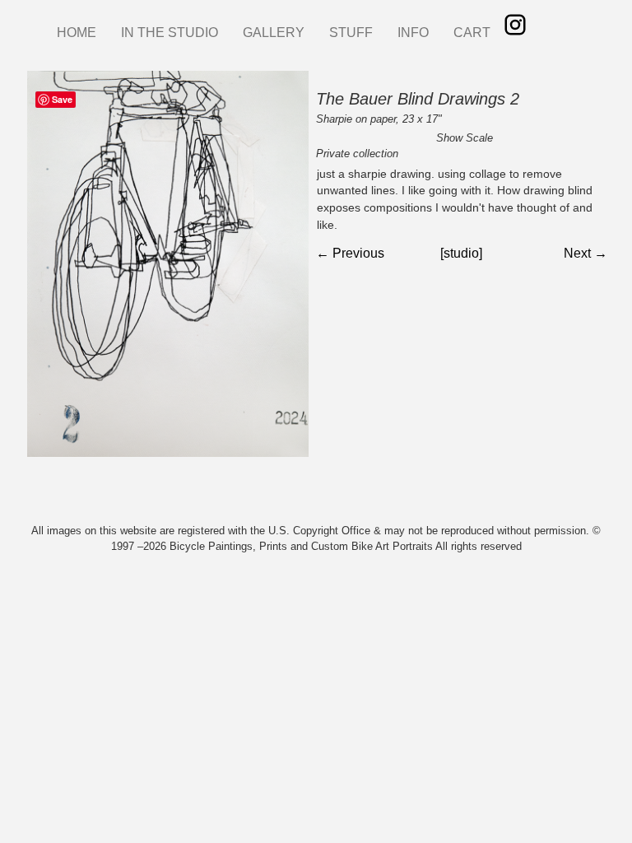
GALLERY (273, 33)
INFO (413, 33)
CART (471, 33)
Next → (585, 253)
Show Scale (464, 138)
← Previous (350, 253)
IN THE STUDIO (169, 33)
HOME (76, 33)
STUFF (351, 33)
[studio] (461, 253)
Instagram (515, 24)
